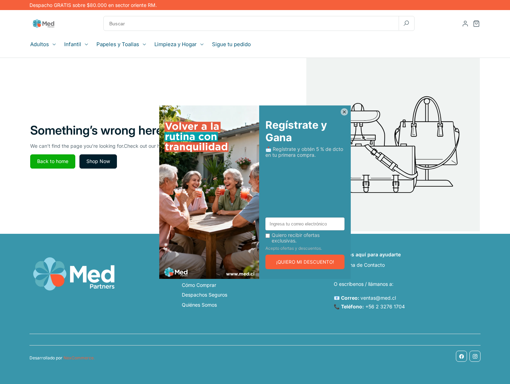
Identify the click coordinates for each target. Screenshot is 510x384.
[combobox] (259, 23)
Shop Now (98, 161)
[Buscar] (406, 23)
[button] (45, 44)
